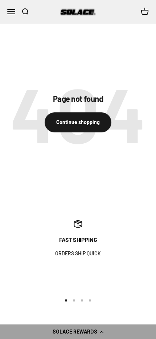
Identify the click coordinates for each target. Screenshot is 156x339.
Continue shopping (78, 122)
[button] (78, 331)
